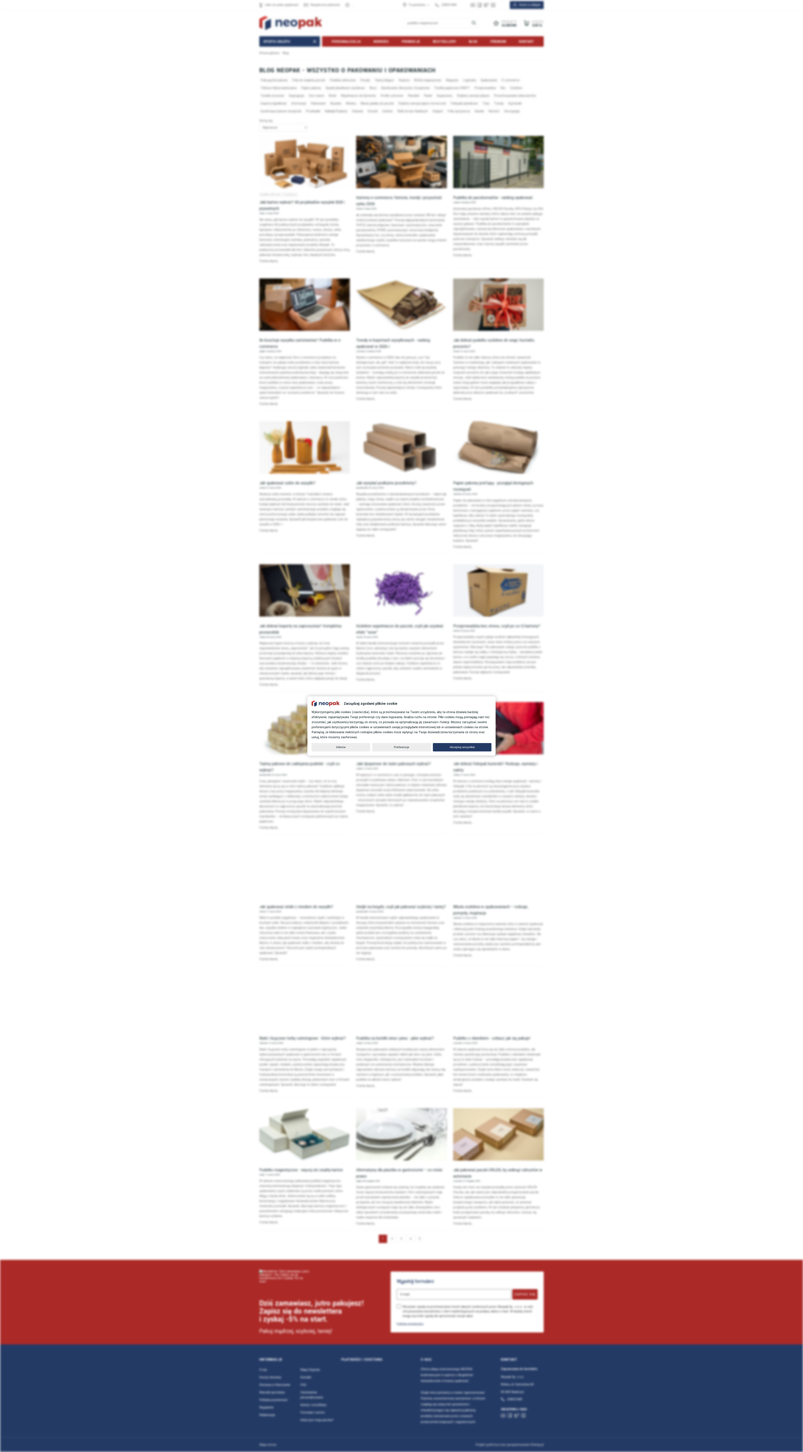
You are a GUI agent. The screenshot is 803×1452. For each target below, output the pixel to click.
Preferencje (401, 747)
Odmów (341, 747)
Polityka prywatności (410, 1324)
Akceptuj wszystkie (462, 747)
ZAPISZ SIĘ (525, 1294)
